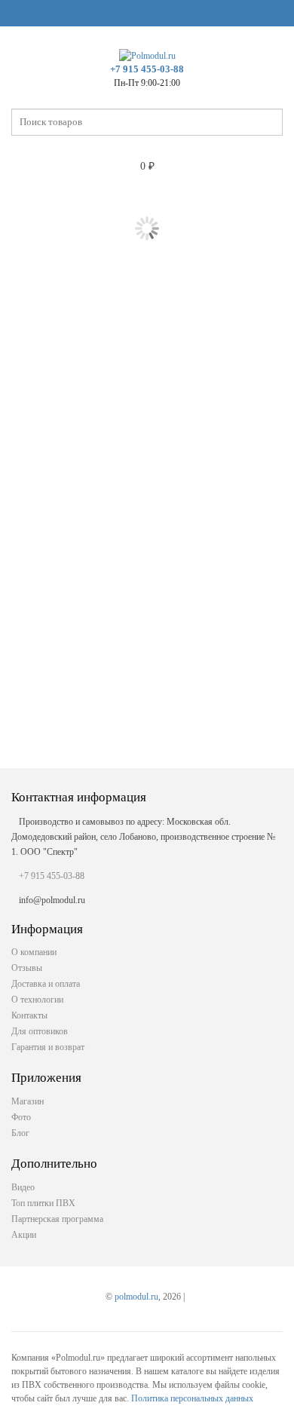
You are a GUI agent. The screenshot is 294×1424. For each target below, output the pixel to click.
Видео (23, 1187)
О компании (34, 952)
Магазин (27, 1101)
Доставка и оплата (45, 983)
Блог (20, 1133)
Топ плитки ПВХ (43, 1203)
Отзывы (26, 968)
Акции (23, 1235)
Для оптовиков (39, 1031)
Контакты (29, 1015)
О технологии (37, 999)
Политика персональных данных (192, 1398)
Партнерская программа (57, 1219)
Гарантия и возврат (47, 1047)
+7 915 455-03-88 (147, 69)
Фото (21, 1117)
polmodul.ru (136, 1296)
